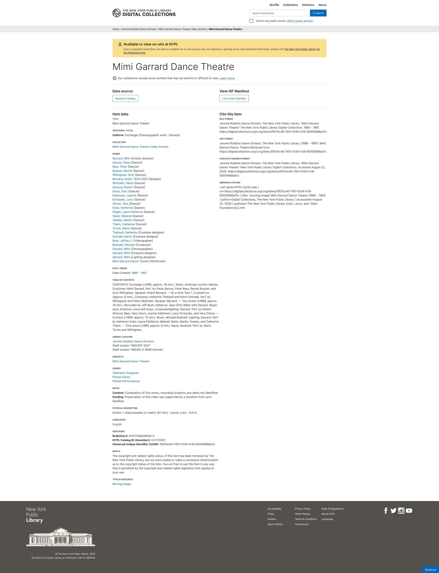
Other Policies (302, 513)
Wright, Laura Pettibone (127, 212)
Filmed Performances (126, 381)
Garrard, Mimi (121, 158)
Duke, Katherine (122, 207)
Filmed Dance (121, 377)
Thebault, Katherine (125, 232)
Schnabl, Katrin (122, 236)
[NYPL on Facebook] (385, 511)
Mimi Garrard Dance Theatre (130, 261)
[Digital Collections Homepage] (143, 13)
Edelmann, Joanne (124, 195)
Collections (290, 5)
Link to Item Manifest (234, 98)
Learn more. (227, 78)
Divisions (308, 5)
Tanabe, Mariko (122, 220)
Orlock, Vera (120, 203)
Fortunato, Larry (122, 199)
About (322, 5)
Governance (302, 524)
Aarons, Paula (121, 162)
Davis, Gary (119, 191)
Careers (272, 518)
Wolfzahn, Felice (122, 183)
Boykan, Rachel (122, 170)
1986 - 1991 (139, 273)
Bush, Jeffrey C (122, 240)
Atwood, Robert (122, 187)
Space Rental (275, 524)
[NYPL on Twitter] (393, 511)
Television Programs (125, 373)
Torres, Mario (121, 228)
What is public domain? (300, 20)
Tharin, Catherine (123, 224)
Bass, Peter (119, 166)
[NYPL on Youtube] (409, 511)
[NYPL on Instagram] (401, 511)
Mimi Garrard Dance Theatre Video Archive (140, 146)
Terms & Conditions (306, 518)
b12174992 (158, 440)
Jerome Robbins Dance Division (133, 341)
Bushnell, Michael (123, 244)
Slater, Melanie (121, 216)
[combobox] (280, 13)
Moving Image (121, 484)
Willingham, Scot (123, 174)
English (117, 424)
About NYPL (328, 513)
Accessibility (274, 508)
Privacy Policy (303, 508)
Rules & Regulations (332, 508)
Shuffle (274, 5)
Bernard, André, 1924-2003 (130, 179)
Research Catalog (125, 98)
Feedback (430, 569)
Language (327, 518)
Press (271, 513)
